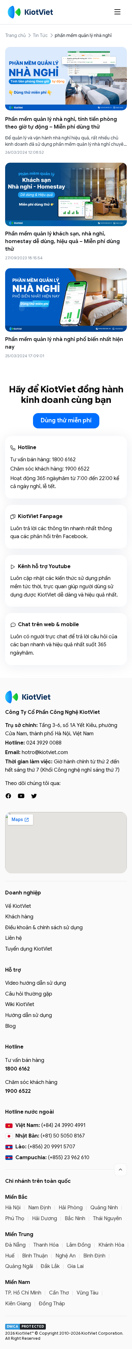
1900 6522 (77, 469)
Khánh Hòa (111, 1245)
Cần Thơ (59, 1293)
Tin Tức (40, 35)
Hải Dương (44, 1218)
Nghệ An (65, 1256)
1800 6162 (64, 459)
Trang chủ (15, 35)
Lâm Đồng (78, 1245)
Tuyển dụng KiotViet (28, 949)
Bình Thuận (35, 1256)
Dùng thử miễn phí (66, 420)
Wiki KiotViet (19, 1004)
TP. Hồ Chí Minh (23, 1293)
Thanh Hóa (46, 1245)
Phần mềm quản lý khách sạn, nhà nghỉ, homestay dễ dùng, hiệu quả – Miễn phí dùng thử (62, 241)
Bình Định (94, 1256)
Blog (10, 1026)
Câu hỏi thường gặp (28, 994)
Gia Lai (75, 1266)
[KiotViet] (30, 12)
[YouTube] (21, 796)
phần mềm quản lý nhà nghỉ (83, 35)
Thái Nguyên (107, 1218)
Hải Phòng (71, 1207)
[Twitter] (34, 796)
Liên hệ (13, 938)
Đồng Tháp (52, 1304)
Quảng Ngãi (19, 1266)
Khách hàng (19, 917)
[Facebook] (8, 796)
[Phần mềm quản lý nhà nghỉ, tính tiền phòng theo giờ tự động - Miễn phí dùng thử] (66, 78)
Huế (9, 1256)
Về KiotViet (18, 906)
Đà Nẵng (15, 1245)
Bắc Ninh (75, 1218)
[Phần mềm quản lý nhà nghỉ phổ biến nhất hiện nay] (66, 300)
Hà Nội (13, 1207)
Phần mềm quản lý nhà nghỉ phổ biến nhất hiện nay (64, 343)
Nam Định (39, 1207)
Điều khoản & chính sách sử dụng (44, 927)
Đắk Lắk (50, 1266)
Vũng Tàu (87, 1293)
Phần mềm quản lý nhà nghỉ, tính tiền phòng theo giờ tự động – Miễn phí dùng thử (61, 123)
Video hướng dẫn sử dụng (35, 983)
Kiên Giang (18, 1304)
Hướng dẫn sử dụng (28, 1015)
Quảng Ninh (104, 1207)
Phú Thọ (14, 1218)
